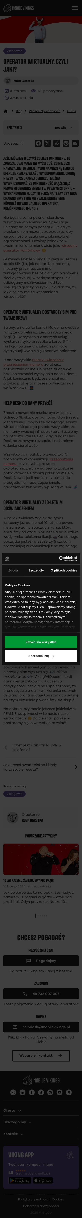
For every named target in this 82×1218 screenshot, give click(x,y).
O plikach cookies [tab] (64, 570)
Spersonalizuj (38, 655)
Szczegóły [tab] (36, 570)
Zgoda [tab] (13, 570)
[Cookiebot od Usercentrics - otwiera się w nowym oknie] (59, 558)
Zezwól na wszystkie (41, 642)
